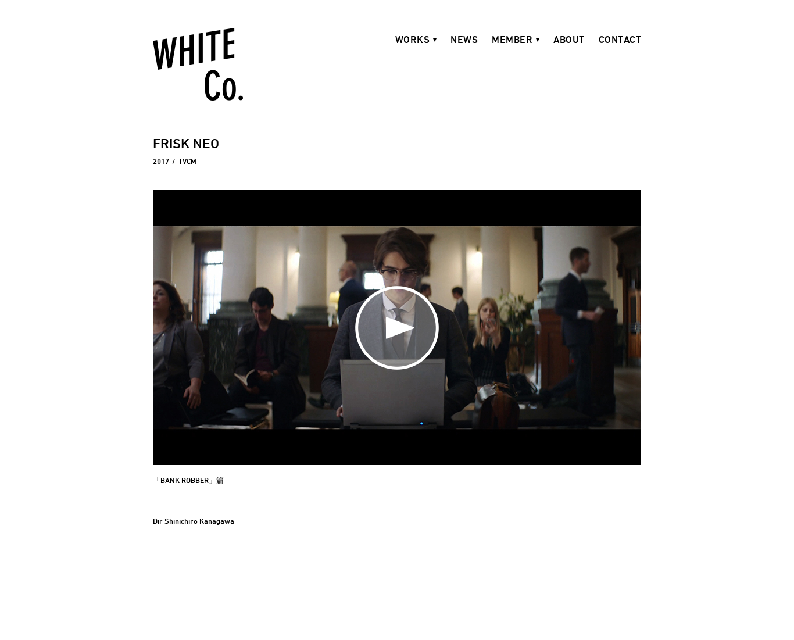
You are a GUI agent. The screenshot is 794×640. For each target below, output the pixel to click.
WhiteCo (198, 64)
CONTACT (620, 39)
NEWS (464, 39)
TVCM (187, 161)
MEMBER (512, 39)
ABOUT (569, 39)
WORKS (412, 39)
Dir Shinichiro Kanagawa (193, 520)
